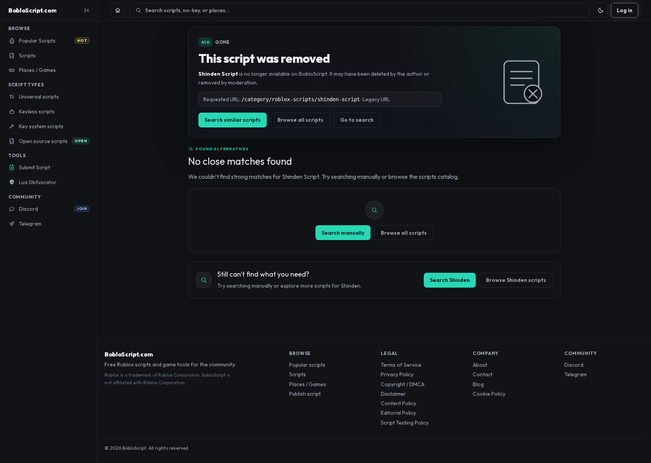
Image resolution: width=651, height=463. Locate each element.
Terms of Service (401, 364)
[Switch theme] (601, 10)
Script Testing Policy (405, 422)
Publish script (305, 393)
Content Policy (398, 403)
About (480, 364)
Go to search (357, 119)
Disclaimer (393, 393)
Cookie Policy (489, 393)
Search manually (343, 232)
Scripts (297, 374)
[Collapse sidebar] (87, 10)
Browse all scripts (300, 119)
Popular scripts (307, 364)
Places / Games (307, 384)
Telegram (575, 374)
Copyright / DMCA (402, 384)
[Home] (118, 10)
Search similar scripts (232, 119)
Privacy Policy (397, 374)
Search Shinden (450, 280)
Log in (624, 10)
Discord (573, 364)
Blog (478, 384)
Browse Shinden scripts (516, 280)
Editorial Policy (398, 412)
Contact (483, 374)
